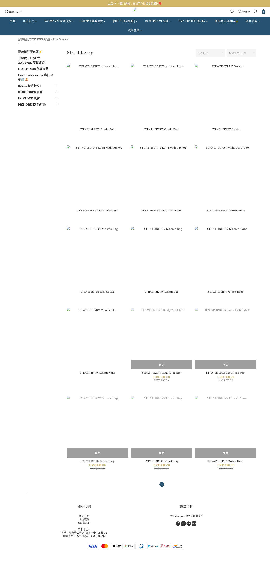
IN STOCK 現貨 (29, 98)
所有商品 (28, 21)
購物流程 (84, 519)
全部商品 (23, 39)
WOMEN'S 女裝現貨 (57, 21)
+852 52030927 (193, 516)
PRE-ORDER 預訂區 (191, 21)
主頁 (13, 21)
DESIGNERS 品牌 (156, 21)
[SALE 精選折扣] (124, 21)
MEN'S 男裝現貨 (92, 21)
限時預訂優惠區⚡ (227, 21)
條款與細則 (84, 522)
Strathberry (60, 39)
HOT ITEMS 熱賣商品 (33, 69)
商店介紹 (251, 21)
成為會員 (133, 30)
